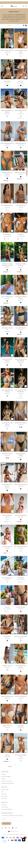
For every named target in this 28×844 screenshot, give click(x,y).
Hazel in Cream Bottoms (21, 696)
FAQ (2, 792)
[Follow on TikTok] (16, 828)
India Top (7, 755)
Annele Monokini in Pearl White (21, 51)
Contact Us (4, 804)
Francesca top (7, 636)
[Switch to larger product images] (23, 25)
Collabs (3, 779)
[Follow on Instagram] (5, 828)
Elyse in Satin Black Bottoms (20, 454)
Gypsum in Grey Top (7, 665)
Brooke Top (21, 234)
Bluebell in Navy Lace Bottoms (7, 173)
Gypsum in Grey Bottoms (21, 636)
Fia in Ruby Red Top (7, 546)
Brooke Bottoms (7, 234)
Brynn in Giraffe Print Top (7, 296)
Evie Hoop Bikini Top (7, 515)
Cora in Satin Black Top (20, 328)
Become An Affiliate (6, 776)
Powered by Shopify (20, 834)
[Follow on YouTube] (12, 828)
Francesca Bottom (20, 607)
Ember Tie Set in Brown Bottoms (7, 485)
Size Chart (3, 794)
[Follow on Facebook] (2, 828)
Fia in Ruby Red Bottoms (21, 515)
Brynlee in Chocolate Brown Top (21, 264)
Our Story (3, 774)
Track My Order (5, 789)
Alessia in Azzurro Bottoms (7, 50)
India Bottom (21, 725)
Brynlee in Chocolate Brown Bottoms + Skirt (7, 264)
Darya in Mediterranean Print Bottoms (20, 360)
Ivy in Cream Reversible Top (20, 755)
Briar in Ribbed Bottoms (7, 205)
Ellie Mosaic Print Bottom (21, 423)
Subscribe (6, 823)
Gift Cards (3, 798)
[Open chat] (23, 839)
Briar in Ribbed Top (20, 205)
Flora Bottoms (20, 577)
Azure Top (20, 81)
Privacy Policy (4, 807)
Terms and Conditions (6, 809)
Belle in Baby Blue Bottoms (7, 143)
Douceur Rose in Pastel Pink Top (7, 423)
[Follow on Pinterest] (9, 828)
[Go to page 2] (18, 765)
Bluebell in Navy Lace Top (21, 172)
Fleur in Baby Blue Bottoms (20, 546)
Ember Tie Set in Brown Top (20, 484)
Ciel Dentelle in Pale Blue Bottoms (21, 297)
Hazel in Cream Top (7, 725)
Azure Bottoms (7, 81)
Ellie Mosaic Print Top (7, 453)
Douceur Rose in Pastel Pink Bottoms (20, 390)
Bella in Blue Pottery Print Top (21, 111)
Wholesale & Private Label (7, 783)
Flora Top (7, 607)
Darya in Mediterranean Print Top (7, 390)
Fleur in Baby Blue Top (7, 577)
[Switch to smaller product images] (26, 25)
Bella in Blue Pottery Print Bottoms (7, 111)
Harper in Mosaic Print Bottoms (20, 666)
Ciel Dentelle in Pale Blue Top (7, 328)
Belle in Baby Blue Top (20, 143)
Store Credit (4, 796)
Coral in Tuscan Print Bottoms (7, 360)
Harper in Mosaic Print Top (7, 696)
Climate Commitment (6, 781)
